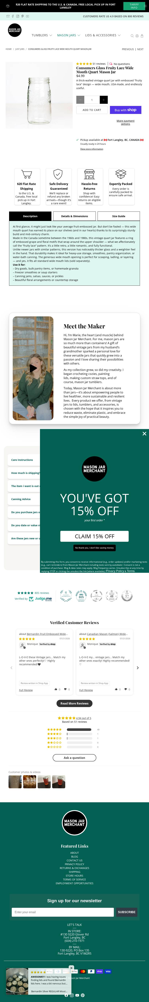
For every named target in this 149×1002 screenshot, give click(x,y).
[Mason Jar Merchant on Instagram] (17, 16)
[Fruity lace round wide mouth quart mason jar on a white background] (39, 95)
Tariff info (134, 6)
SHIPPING (74, 872)
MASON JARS (66, 35)
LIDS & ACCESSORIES (100, 35)
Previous (128, 49)
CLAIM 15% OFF (94, 536)
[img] (27, 639)
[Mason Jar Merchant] (14, 30)
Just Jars (19, 49)
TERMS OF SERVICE (74, 879)
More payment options (125, 122)
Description (30, 216)
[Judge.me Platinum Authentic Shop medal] (66, 596)
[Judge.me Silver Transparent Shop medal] (96, 596)
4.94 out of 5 (83, 718)
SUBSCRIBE (127, 912)
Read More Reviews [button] (74, 703)
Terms (131, 571)
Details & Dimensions (74, 216)
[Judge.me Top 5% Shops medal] (127, 596)
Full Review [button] (26, 690)
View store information (91, 148)
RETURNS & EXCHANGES (74, 868)
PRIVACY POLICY (74, 864)
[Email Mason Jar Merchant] (8, 16)
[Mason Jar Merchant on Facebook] (12, 16)
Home (9, 49)
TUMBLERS (40, 35)
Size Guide (118, 216)
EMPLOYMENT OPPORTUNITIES (74, 883)
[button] (84, 63)
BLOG (74, 856)
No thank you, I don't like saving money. (94, 548)
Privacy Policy (115, 571)
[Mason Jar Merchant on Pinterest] (22, 16)
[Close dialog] (144, 433)
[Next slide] (138, 668)
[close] (145, 6)
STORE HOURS (74, 875)
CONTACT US (74, 860)
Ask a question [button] (74, 758)
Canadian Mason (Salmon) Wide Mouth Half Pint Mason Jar (102, 635)
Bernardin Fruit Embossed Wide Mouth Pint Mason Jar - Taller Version (42, 635)
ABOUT (74, 852)
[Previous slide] (11, 668)
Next (140, 49)
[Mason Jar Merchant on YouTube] (27, 16)
